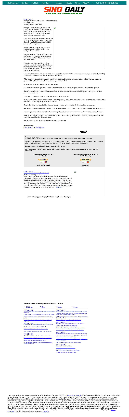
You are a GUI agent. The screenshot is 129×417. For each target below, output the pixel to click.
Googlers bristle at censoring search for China (67, 325)
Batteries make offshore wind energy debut (66, 352)
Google (75, 307)
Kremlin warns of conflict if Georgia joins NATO (34, 340)
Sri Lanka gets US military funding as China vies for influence (38, 335)
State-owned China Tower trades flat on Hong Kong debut (37, 331)
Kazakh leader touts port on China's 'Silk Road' (35, 326)
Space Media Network (74, 395)
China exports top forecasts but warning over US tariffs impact (38, 324)
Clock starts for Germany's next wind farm (65, 348)
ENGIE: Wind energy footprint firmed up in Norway (68, 350)
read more (59, 187)
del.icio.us (29, 307)
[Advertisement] (90, 230)
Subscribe (69, 3)
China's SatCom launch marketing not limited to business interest (39, 314)
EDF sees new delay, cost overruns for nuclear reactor (68, 320)
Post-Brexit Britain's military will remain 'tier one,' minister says (38, 338)
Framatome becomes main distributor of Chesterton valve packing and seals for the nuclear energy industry (71, 314)
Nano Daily (45, 3)
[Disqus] (49, 225)
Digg (43, 307)
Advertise (59, 3)
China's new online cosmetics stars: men (36, 173)
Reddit (60, 307)
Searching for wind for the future (63, 345)
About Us (86, 3)
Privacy (77, 3)
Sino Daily (24, 3)
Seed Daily (35, 3)
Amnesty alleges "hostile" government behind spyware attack (70, 327)
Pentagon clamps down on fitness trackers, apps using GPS (70, 323)
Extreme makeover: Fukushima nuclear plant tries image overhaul (71, 311)
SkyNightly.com (13, 3)
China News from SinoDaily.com (34, 127)
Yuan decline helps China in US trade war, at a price (36, 328)
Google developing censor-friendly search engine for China (70, 330)
